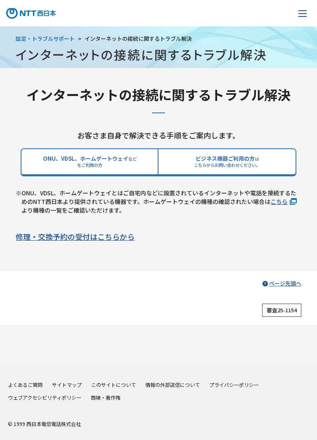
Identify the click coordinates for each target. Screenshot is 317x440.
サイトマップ (67, 384)
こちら (279, 201)
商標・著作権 (106, 397)
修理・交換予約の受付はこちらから (75, 236)
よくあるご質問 (25, 384)
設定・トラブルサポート (45, 38)
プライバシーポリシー (234, 384)
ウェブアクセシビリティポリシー (44, 397)
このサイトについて (113, 384)
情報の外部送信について (172, 384)
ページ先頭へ (285, 283)
